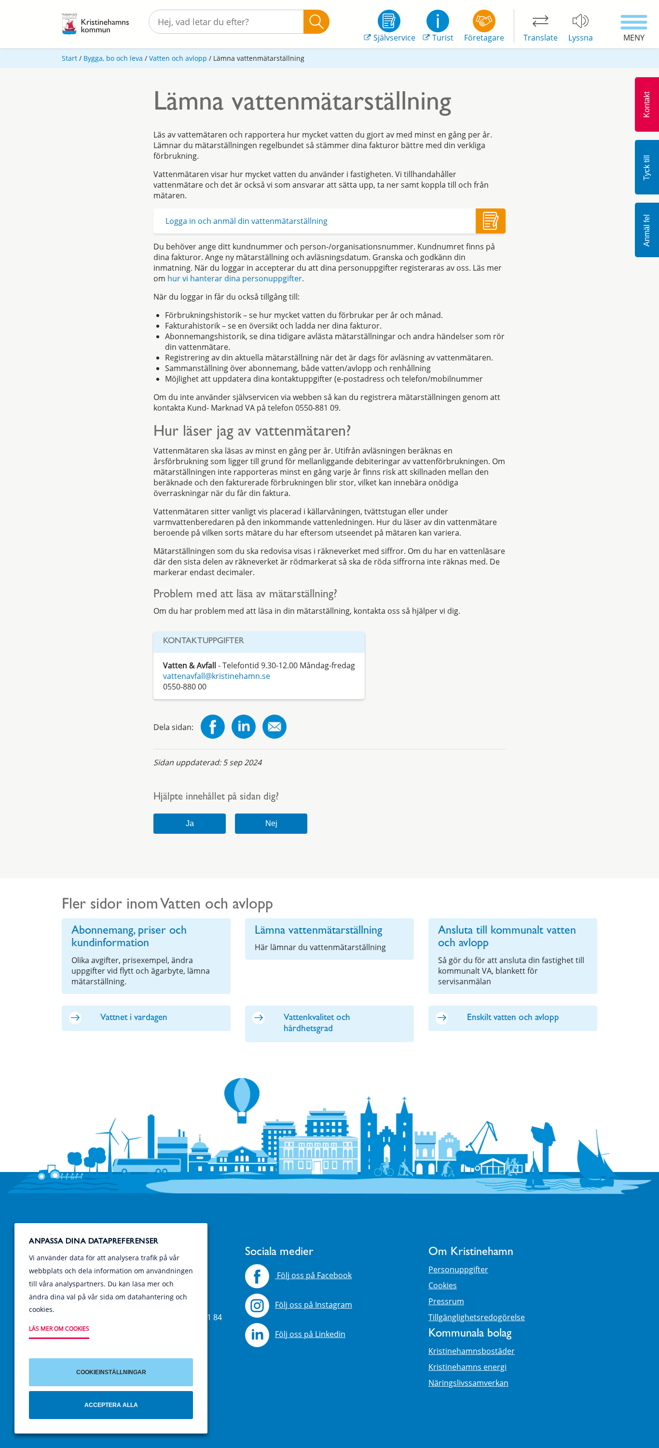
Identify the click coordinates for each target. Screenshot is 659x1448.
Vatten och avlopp (178, 58)
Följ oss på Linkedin (310, 1334)
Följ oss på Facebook (313, 1275)
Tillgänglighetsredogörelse (476, 1317)
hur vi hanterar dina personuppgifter (234, 278)
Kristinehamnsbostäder (471, 1351)
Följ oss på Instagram (313, 1304)
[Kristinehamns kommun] (95, 24)
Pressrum (446, 1301)
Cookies (442, 1285)
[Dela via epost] (274, 728)
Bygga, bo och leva (113, 58)
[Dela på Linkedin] (244, 728)
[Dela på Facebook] (213, 728)
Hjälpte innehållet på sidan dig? (216, 798)
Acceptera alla (111, 1405)
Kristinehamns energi (467, 1367)
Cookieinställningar (111, 1372)
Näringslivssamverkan (468, 1383)
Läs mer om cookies (59, 1328)
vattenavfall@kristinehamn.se (216, 676)
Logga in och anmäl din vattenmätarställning (246, 221)
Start (69, 58)
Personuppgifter (458, 1269)
